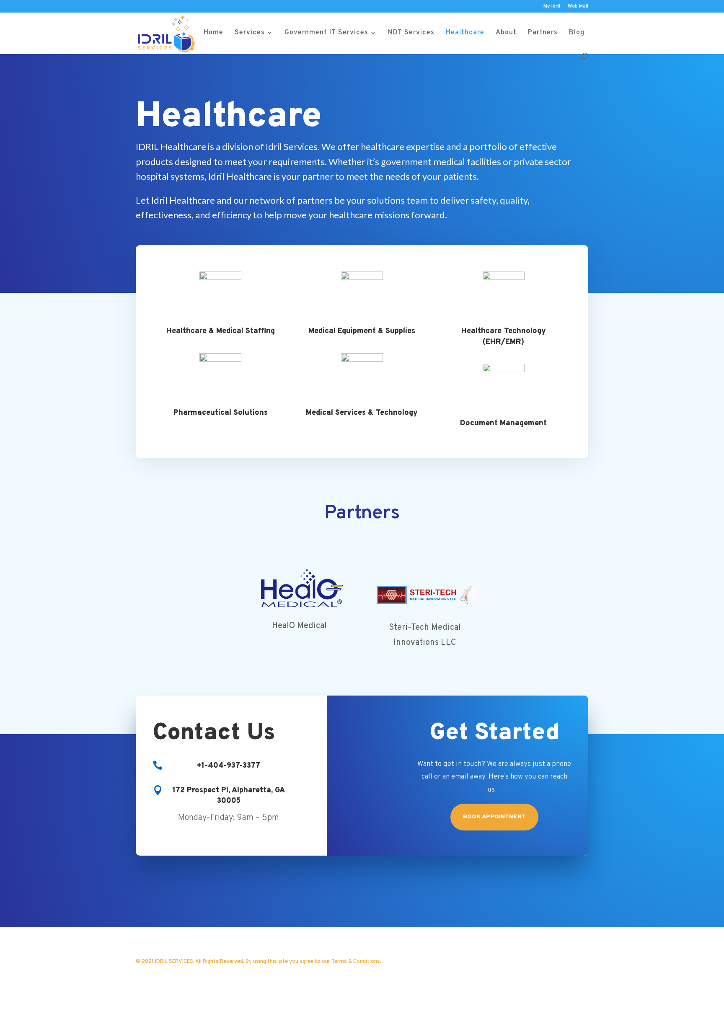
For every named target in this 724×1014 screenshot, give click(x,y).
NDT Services (411, 33)
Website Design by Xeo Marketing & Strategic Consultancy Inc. (255, 974)
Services (250, 33)
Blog (576, 33)
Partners (543, 33)
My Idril (551, 7)
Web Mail (578, 7)
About (506, 33)
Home (213, 33)
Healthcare (465, 33)
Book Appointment (494, 816)
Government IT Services (326, 33)
